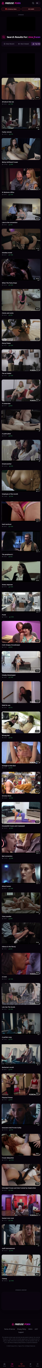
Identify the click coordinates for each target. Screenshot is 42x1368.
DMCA (30, 1329)
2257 (36, 1329)
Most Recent (10, 44)
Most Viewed (25, 44)
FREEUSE (13, 3)
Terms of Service (9, 1329)
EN (37, 3)
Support (21, 1332)
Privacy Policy (21, 1329)
